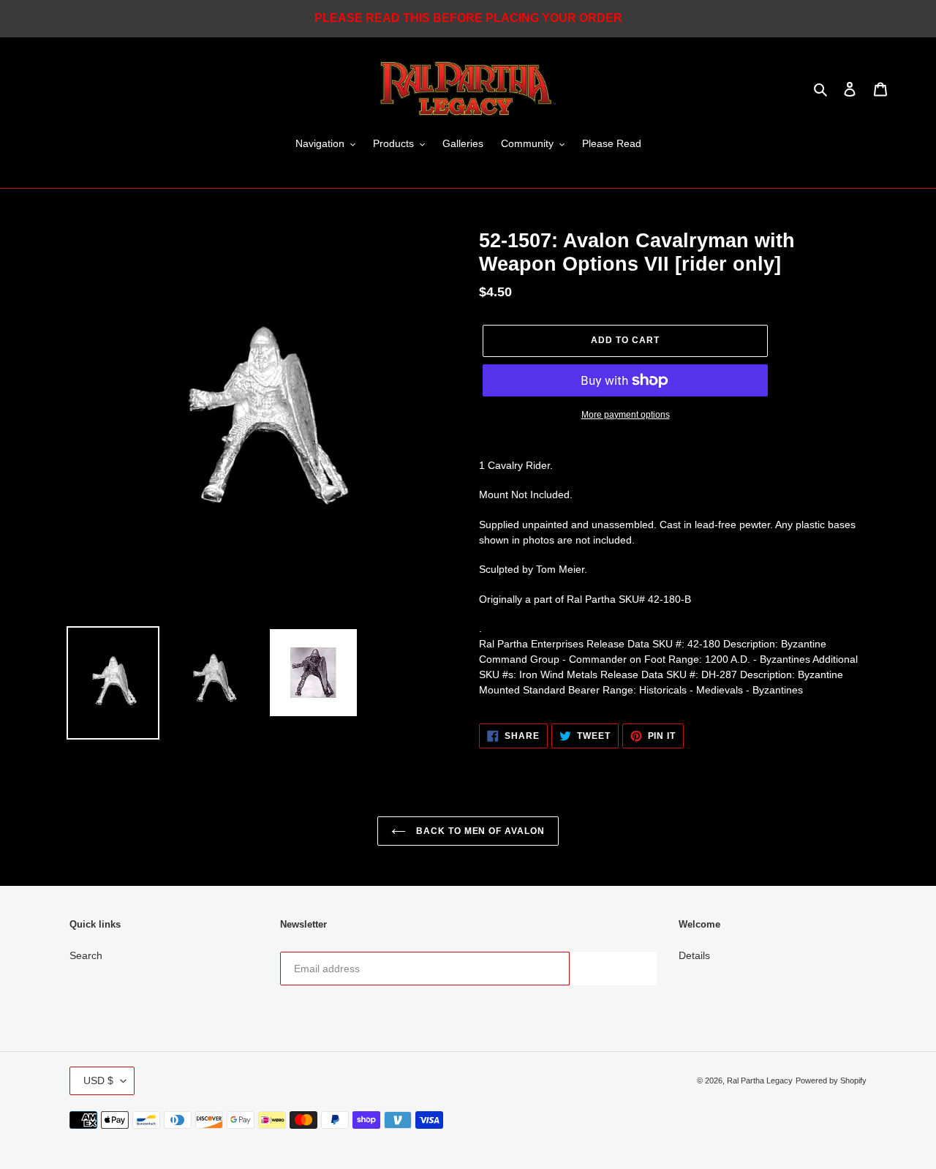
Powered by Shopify (831, 1080)
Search (85, 955)
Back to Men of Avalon (479, 831)
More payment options (625, 415)
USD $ (98, 1080)
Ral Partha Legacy (760, 1080)
